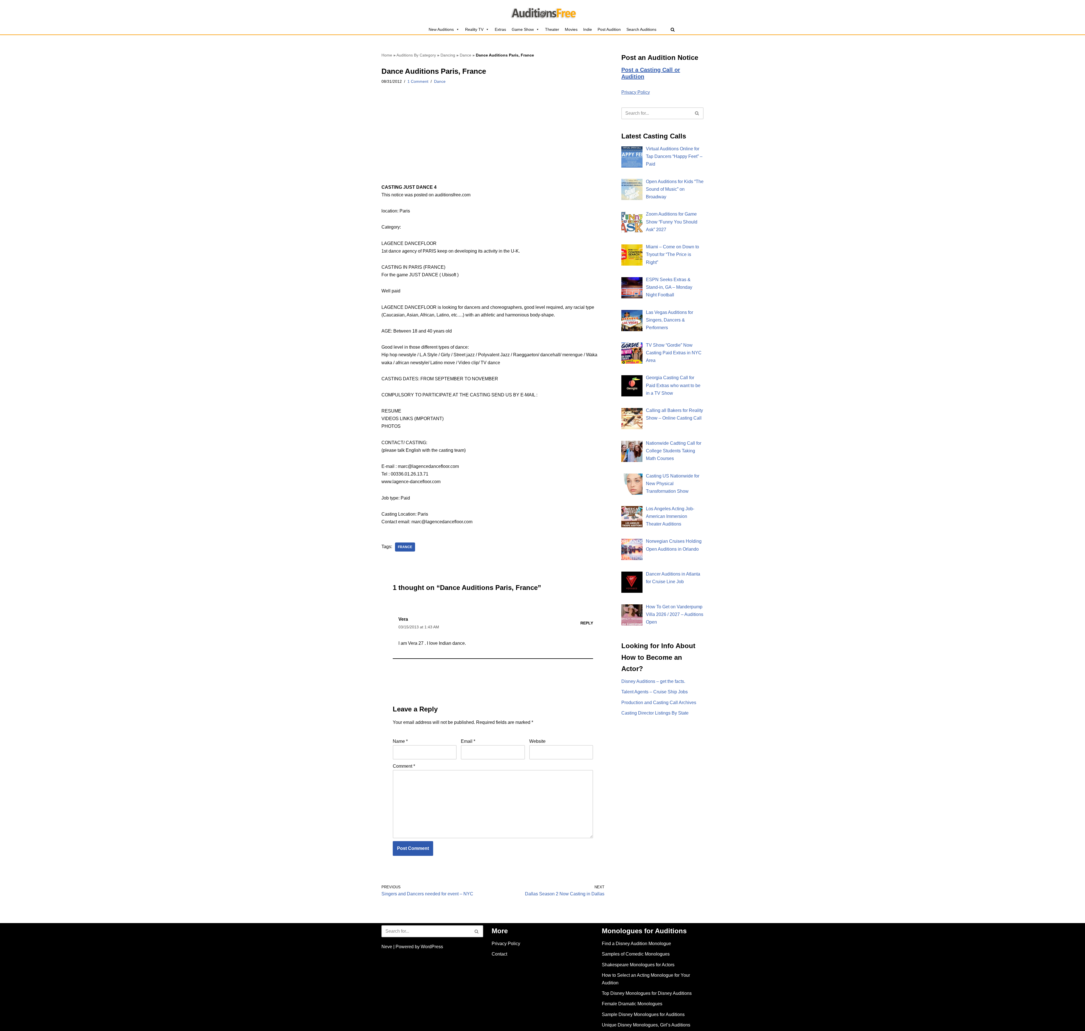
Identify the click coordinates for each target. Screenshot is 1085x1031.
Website (537, 741)
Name (400, 741)
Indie (587, 29)
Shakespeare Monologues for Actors (638, 964)
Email (468, 741)
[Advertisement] (492, 141)
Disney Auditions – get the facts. (653, 681)
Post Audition (609, 29)
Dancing (447, 55)
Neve (386, 946)
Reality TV (474, 29)
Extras (500, 29)
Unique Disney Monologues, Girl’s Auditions (646, 1025)
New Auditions (441, 29)
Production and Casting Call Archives (658, 702)
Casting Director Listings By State (655, 713)
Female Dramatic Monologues (632, 1003)
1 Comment (417, 81)
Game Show (523, 29)
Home (386, 55)
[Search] (672, 29)
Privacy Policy (635, 92)
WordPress (432, 946)
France (405, 547)
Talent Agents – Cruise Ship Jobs (654, 691)
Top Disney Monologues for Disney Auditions (647, 993)
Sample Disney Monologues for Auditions (643, 1014)
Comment (404, 766)
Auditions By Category (416, 55)
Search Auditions (641, 29)
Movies (571, 29)
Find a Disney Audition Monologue (636, 943)
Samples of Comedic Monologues (636, 954)
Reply (586, 623)
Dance (465, 55)
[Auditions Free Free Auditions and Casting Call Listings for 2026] (543, 12)
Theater (552, 29)
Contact (499, 954)
